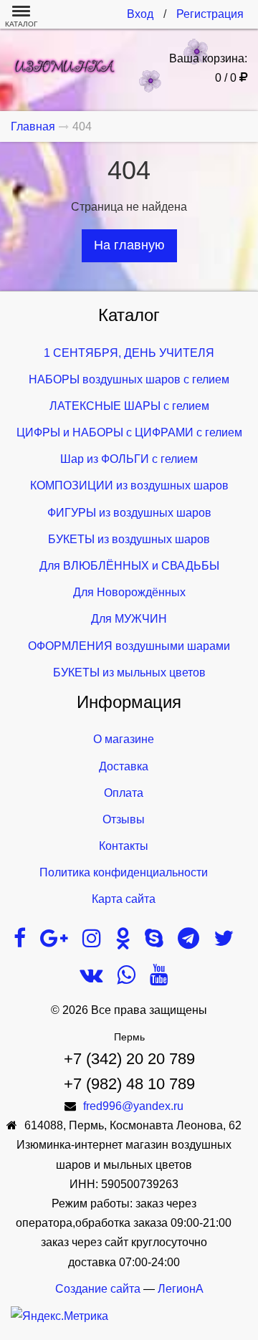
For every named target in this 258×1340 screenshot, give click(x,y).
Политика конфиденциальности (123, 872)
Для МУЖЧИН (129, 619)
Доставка (123, 766)
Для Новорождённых (129, 592)
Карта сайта (124, 899)
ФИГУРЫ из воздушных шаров (129, 513)
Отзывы (123, 819)
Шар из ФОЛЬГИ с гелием (129, 459)
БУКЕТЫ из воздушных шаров (129, 539)
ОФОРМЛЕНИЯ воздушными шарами (129, 646)
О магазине (123, 739)
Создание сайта (97, 1289)
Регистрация (210, 14)
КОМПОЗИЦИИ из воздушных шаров (129, 485)
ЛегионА (181, 1289)
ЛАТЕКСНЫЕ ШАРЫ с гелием (129, 406)
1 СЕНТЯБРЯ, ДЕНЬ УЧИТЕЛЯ (129, 353)
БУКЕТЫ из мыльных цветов (129, 672)
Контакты (123, 846)
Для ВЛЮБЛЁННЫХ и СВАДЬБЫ (129, 566)
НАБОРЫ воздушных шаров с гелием (129, 379)
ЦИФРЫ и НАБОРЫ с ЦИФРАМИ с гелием (129, 432)
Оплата (123, 793)
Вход (140, 14)
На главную (129, 245)
